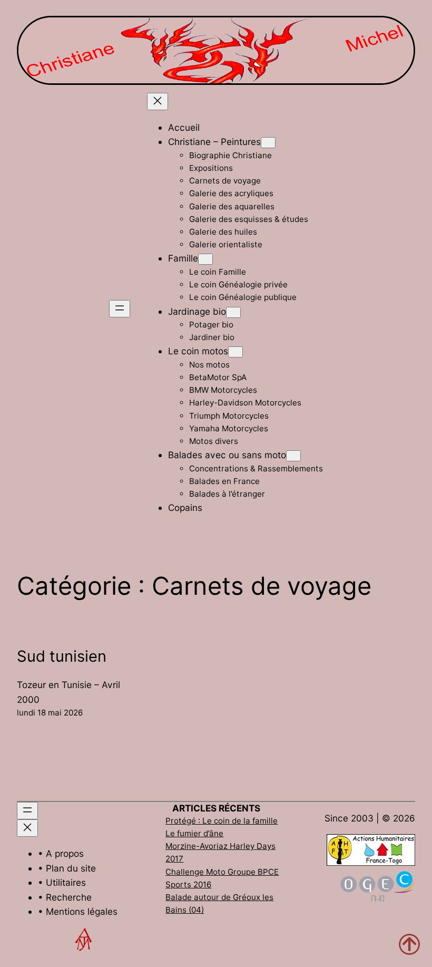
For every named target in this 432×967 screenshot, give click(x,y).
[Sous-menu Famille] (205, 259)
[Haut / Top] (409, 944)
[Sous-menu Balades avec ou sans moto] (293, 455)
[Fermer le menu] (157, 101)
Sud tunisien (61, 656)
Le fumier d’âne (194, 833)
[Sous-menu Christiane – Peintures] (268, 142)
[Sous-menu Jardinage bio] (233, 312)
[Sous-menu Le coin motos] (235, 351)
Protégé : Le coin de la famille (221, 821)
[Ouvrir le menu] (119, 308)
